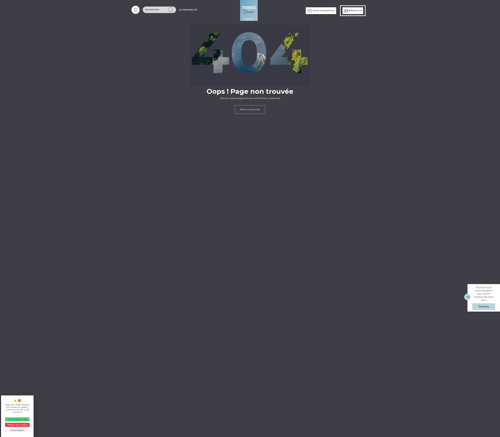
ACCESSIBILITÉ (188, 10)
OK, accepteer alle (17, 419)
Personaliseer (17, 430)
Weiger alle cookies (17, 425)
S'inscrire (484, 306)
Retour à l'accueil (250, 109)
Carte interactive (323, 10)
